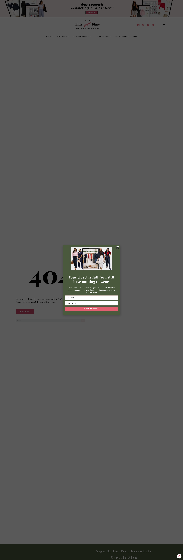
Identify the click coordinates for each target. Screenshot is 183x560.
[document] (91, 280)
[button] (118, 248)
